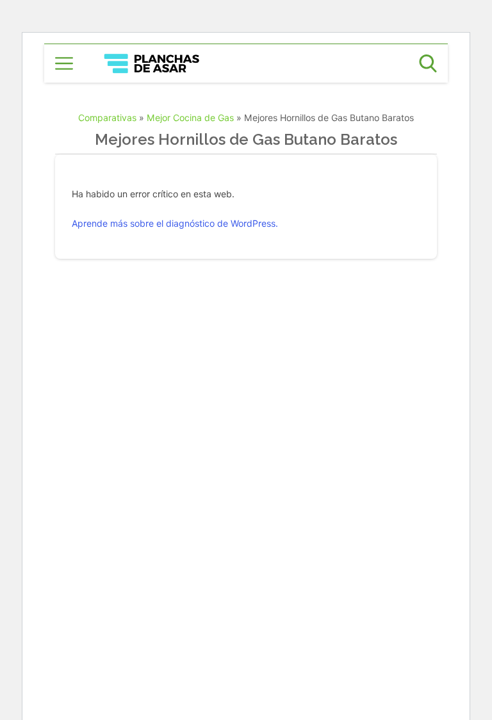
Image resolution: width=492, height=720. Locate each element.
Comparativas (107, 117)
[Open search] (428, 63)
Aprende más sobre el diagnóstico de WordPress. (175, 223)
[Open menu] (64, 63)
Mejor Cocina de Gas (190, 117)
